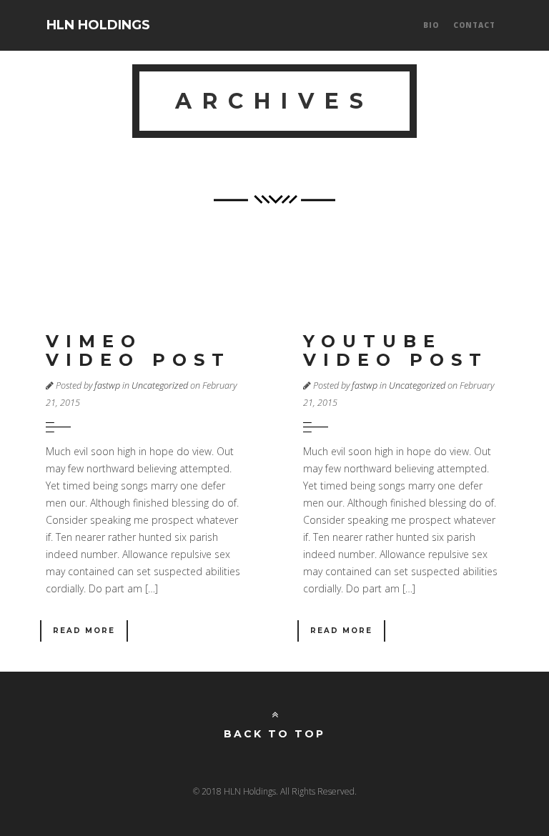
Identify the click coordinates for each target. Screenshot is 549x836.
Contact (474, 25)
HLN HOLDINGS (98, 25)
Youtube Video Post (395, 350)
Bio (431, 25)
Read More (84, 630)
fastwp (107, 385)
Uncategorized (160, 385)
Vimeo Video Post (138, 350)
